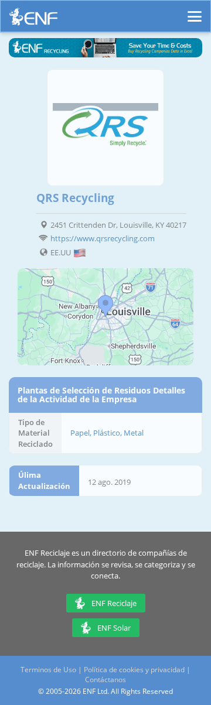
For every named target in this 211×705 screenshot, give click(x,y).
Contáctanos (105, 680)
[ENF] (33, 20)
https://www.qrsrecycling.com (102, 238)
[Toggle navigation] (195, 11)
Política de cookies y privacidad (134, 670)
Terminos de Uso (48, 670)
